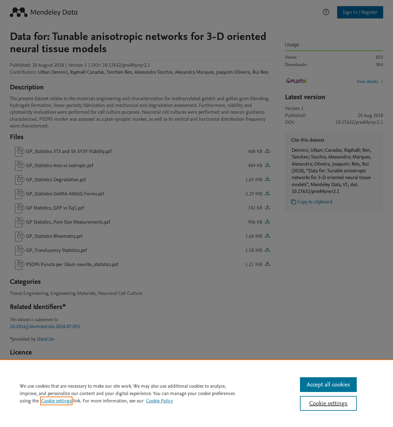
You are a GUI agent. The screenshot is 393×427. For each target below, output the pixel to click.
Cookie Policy (159, 401)
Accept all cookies (328, 385)
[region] (196, 393)
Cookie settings (56, 401)
